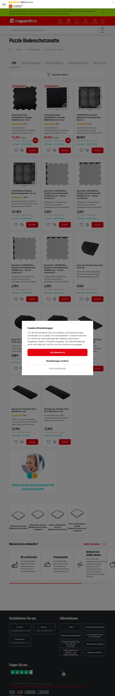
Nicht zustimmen (57, 368)
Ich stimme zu (57, 352)
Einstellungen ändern (57, 361)
